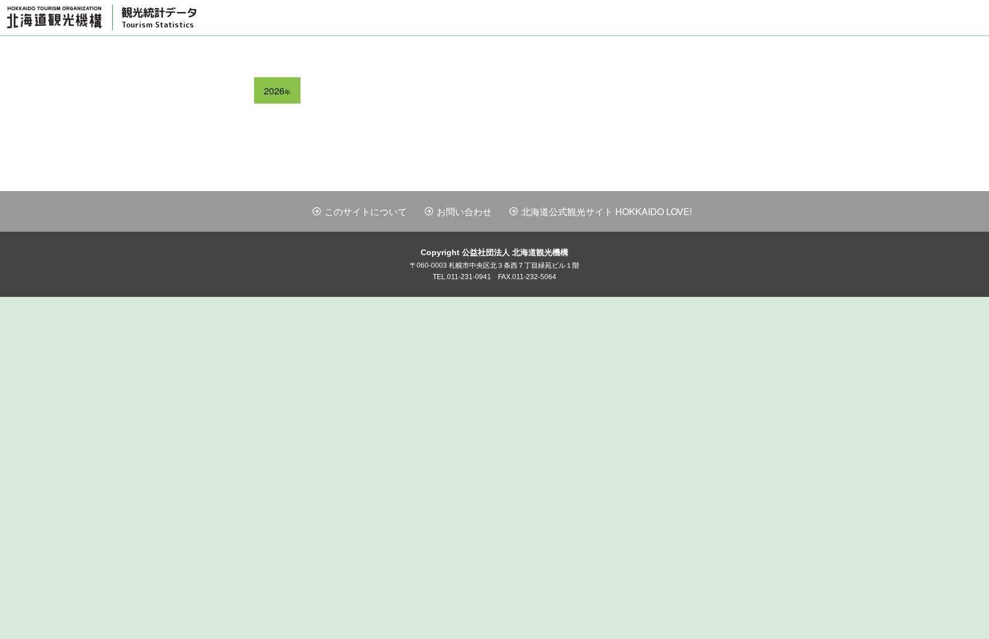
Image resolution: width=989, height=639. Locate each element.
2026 (277, 90)
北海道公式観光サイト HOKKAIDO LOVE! (606, 211)
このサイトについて (366, 211)
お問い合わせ (464, 211)
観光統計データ (159, 17)
